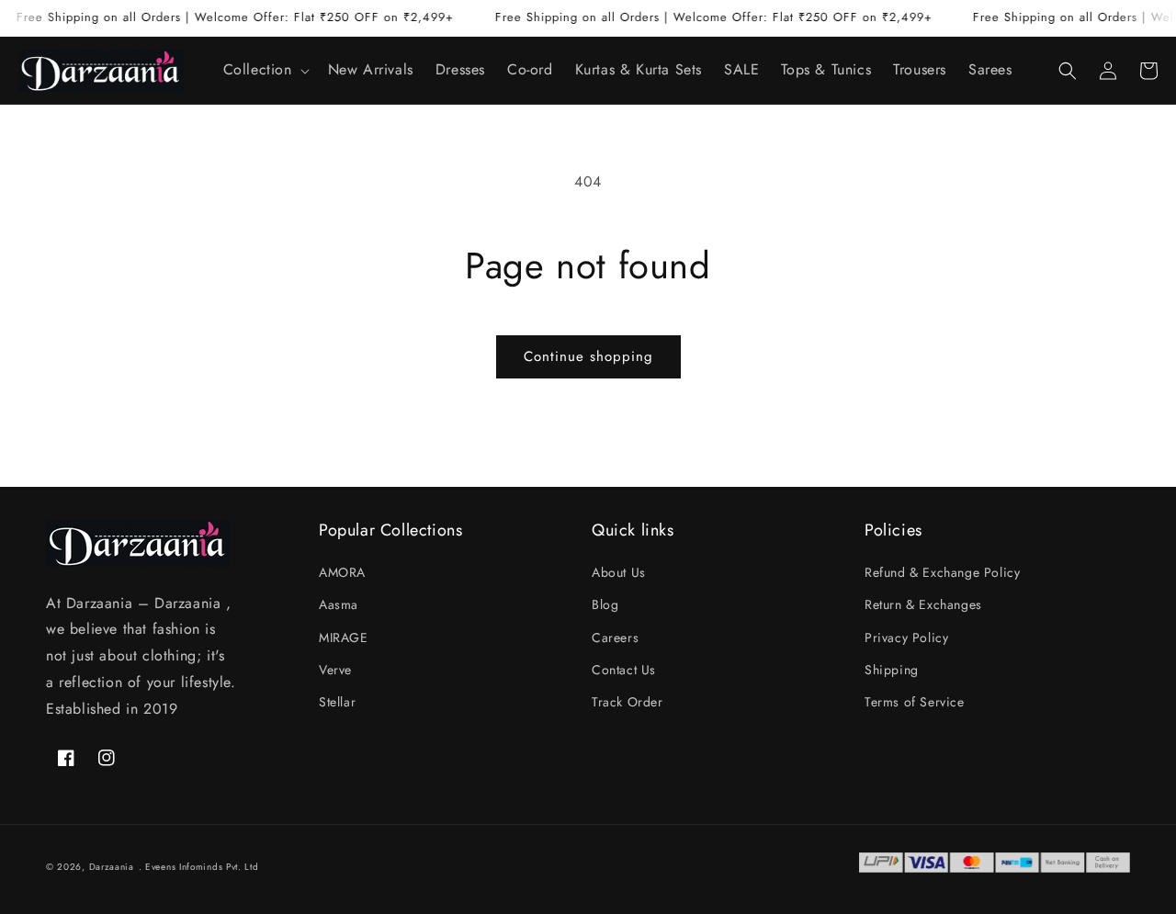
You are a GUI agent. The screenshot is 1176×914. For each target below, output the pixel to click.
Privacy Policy (906, 637)
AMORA (342, 572)
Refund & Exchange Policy (942, 572)
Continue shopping (588, 356)
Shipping (892, 669)
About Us (619, 572)
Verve (335, 669)
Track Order (627, 702)
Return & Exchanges (923, 604)
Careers (615, 637)
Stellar (337, 702)
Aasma (338, 604)
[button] (264, 70)
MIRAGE (343, 637)
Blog (605, 604)
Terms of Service (915, 702)
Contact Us (624, 669)
